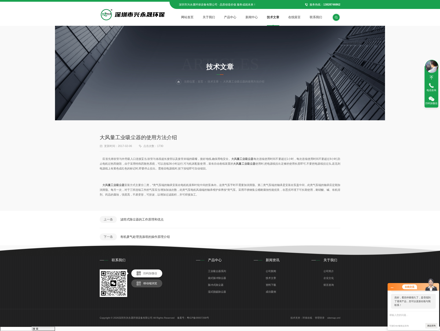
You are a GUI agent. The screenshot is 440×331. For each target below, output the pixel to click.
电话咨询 (431, 90)
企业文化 (328, 278)
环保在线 (307, 317)
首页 (200, 81)
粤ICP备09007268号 (198, 317)
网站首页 (187, 17)
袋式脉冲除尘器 (217, 278)
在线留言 (294, 17)
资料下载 (271, 284)
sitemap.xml (333, 317)
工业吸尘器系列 (217, 271)
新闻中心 (251, 17)
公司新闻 (271, 271)
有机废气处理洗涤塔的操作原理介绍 (145, 237)
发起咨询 (431, 325)
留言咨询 (328, 284)
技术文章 (273, 17)
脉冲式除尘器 (215, 284)
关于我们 (209, 17)
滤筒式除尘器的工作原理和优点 (142, 219)
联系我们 (316, 17)
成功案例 (271, 291)
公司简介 (328, 271)
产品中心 (230, 17)
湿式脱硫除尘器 (217, 291)
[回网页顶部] (431, 77)
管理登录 (319, 317)
